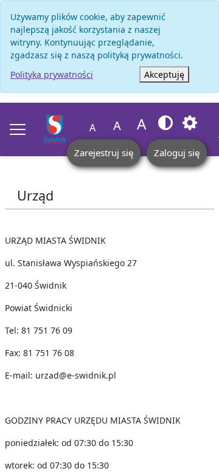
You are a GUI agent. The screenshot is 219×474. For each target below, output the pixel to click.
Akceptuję (164, 74)
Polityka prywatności (51, 74)
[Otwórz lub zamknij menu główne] (17, 129)
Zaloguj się (177, 152)
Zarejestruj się (103, 152)
